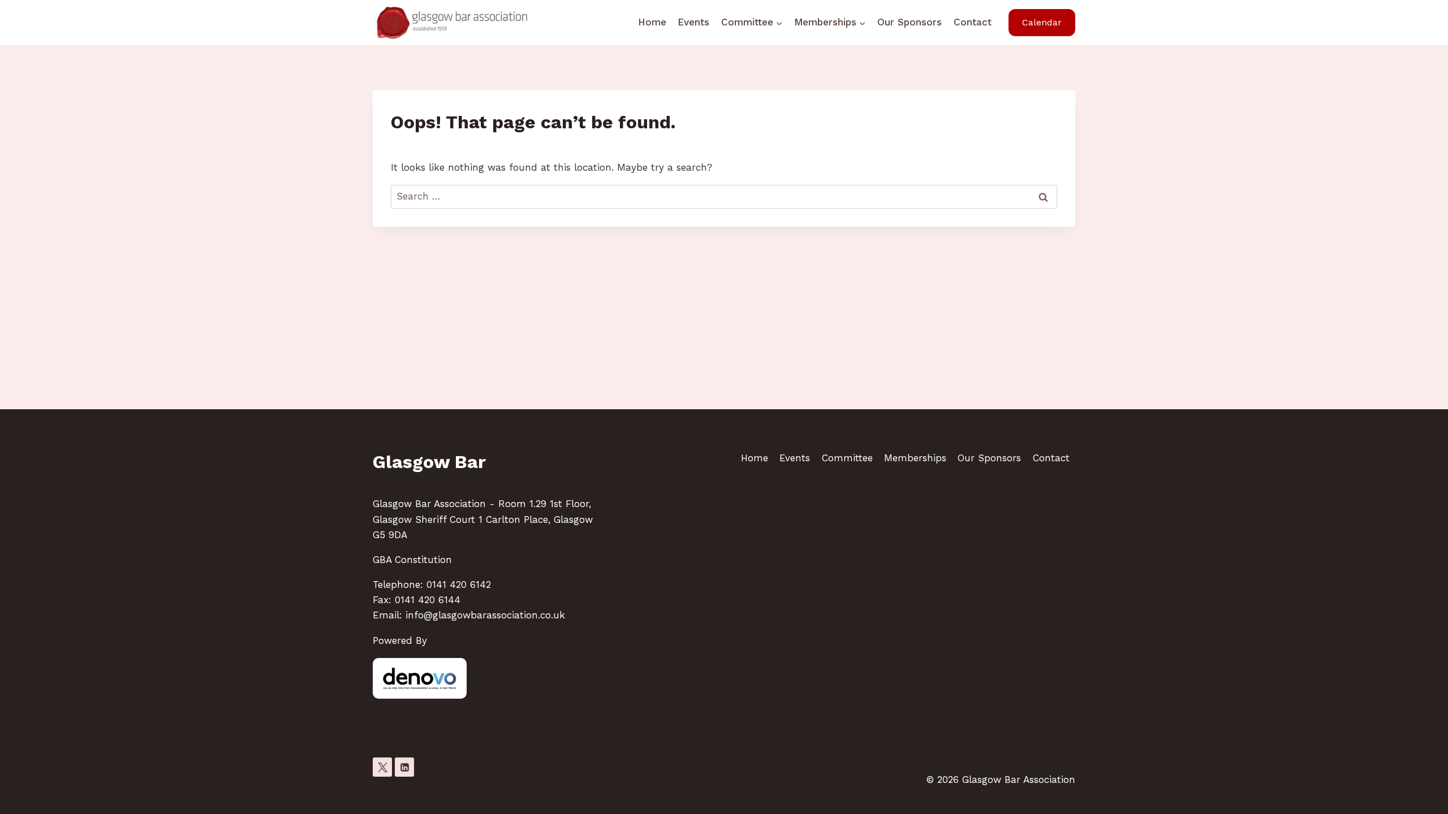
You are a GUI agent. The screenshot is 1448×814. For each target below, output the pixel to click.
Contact (973, 22)
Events (693, 22)
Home (652, 22)
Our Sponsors (909, 22)
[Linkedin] (404, 767)
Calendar (1042, 22)
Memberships (915, 458)
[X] (382, 767)
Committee (847, 458)
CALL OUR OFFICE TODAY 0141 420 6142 (469, 488)
